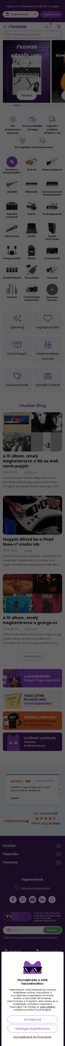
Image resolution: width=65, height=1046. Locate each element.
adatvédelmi (47, 1007)
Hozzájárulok (32, 1019)
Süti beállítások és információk (32, 1037)
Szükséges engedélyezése (32, 1028)
